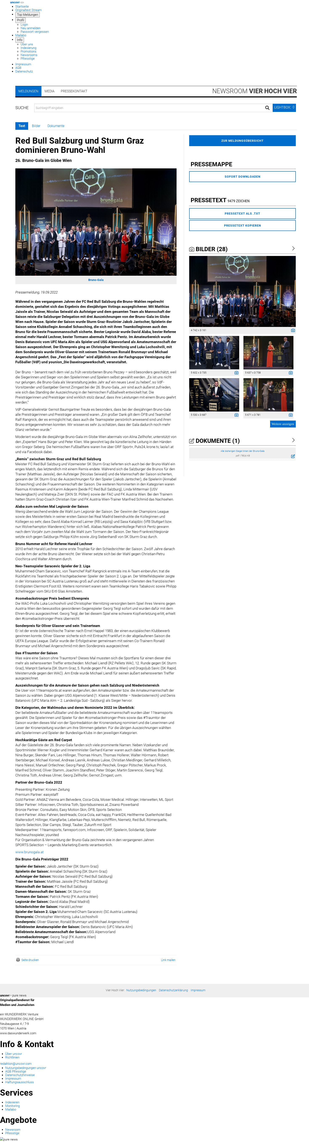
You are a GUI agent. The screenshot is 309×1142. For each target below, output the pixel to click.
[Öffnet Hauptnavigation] (22, 2)
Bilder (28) (211, 249)
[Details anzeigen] (292, 330)
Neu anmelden (31, 28)
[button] (284, 108)
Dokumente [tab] (56, 126)
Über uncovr (13, 1054)
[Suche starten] (267, 108)
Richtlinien (12, 1057)
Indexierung (28, 48)
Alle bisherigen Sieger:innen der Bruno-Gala (242, 451)
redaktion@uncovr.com (16, 1064)
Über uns (27, 44)
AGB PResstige (15, 1071)
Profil (20, 20)
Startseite (22, 6)
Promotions (28, 51)
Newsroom (254, 91)
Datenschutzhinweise (20, 1075)
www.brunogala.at (29, 852)
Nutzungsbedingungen (141, 990)
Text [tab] (21, 126)
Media (49, 91)
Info (19, 40)
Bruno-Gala (96, 280)
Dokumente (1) (217, 440)
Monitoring (12, 1106)
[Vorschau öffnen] (96, 222)
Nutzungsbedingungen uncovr (25, 1068)
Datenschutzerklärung (173, 990)
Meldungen (28, 91)
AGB (18, 68)
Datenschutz (24, 71)
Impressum (23, 64)
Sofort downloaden (242, 176)
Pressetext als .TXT (242, 213)
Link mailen (168, 960)
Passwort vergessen (35, 32)
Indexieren (12, 1102)
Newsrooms (29, 55)
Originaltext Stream (28, 10)
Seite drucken (30, 960)
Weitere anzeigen (283, 424)
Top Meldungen (27, 15)
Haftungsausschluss (19, 1082)
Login (24, 24)
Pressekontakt (74, 91)
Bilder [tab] (36, 126)
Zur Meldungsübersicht (242, 140)
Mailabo (20, 35)
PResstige (28, 58)
